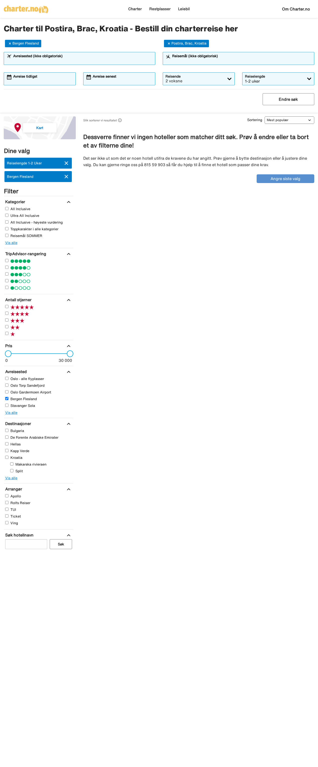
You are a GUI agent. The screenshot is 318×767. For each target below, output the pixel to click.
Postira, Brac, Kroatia (188, 43)
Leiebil (184, 9)
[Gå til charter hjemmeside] (26, 8)
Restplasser (160, 9)
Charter (135, 9)
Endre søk (288, 99)
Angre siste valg (285, 179)
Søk (61, 544)
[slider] (6, 353)
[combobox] (83, 61)
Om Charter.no (296, 9)
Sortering (254, 120)
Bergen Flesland (25, 43)
